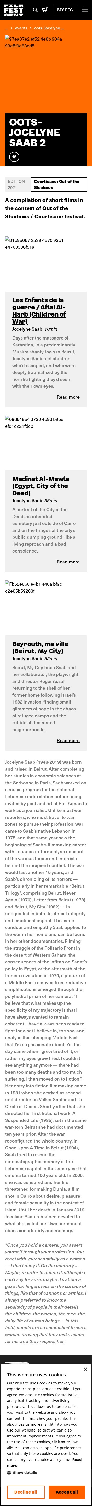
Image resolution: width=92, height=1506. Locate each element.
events (21, 27)
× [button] (85, 1369)
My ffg (65, 10)
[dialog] (46, 1434)
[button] (46, 1473)
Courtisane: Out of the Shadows (56, 184)
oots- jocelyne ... (49, 27)
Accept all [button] (67, 1492)
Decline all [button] (25, 1492)
